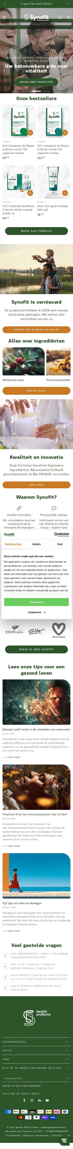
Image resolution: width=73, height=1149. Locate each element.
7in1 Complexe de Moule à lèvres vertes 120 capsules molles (53, 149)
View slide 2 (36, 89)
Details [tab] (36, 544)
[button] (59, 17)
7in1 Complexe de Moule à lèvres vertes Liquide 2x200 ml (18, 210)
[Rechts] (67, 4)
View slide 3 (46, 89)
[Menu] (4, 17)
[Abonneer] (68, 1078)
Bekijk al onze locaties (36, 649)
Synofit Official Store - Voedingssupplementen (40, 1127)
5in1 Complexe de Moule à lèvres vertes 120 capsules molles (18, 149)
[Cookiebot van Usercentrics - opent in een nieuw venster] (54, 534)
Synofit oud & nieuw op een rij (36, 330)
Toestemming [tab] (13, 544)
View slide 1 (26, 89)
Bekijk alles (36, 391)
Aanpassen (34, 612)
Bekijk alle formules (36, 231)
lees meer (36, 485)
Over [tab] (60, 544)
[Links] (5, 4)
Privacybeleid (13, 1135)
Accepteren (36, 602)
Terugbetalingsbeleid (57, 1131)
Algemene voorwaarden (36, 1135)
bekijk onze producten (36, 82)
